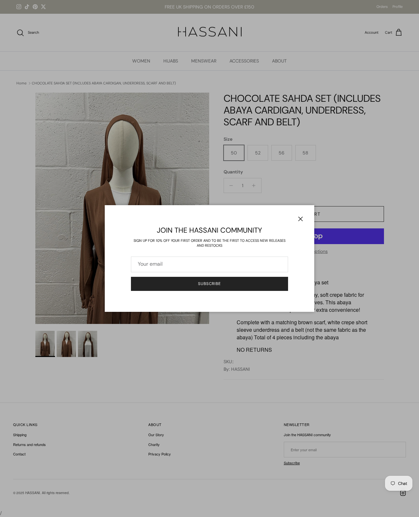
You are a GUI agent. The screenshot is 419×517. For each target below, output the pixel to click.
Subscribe (209, 283)
